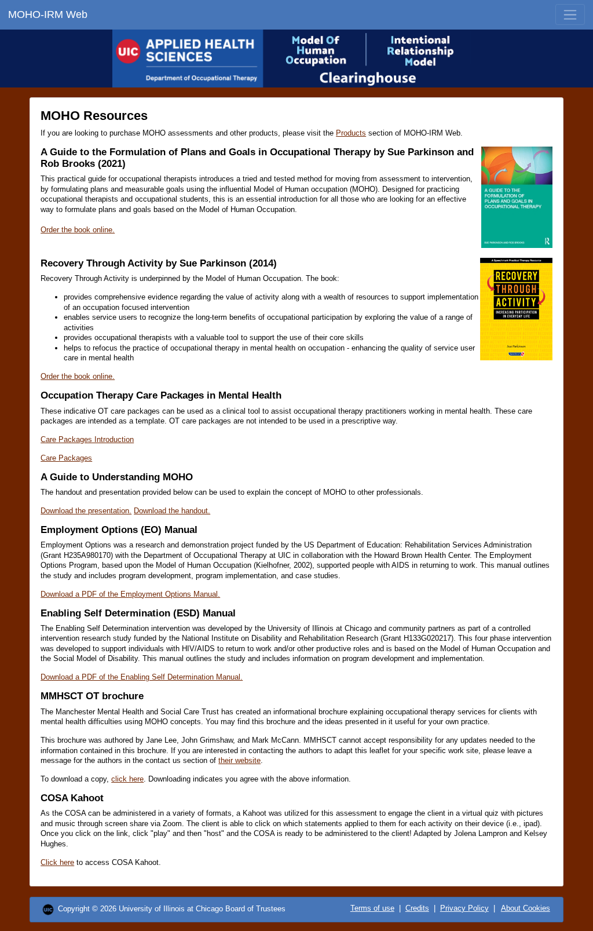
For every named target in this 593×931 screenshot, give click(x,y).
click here (127, 779)
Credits (417, 908)
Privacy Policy (464, 908)
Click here (57, 862)
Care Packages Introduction (87, 439)
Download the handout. (172, 510)
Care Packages (66, 458)
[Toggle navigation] (570, 14)
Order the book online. (78, 229)
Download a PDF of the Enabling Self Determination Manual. (142, 677)
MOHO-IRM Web (47, 14)
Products (351, 133)
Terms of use (372, 908)
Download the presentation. (86, 510)
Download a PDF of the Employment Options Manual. (130, 594)
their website (239, 760)
